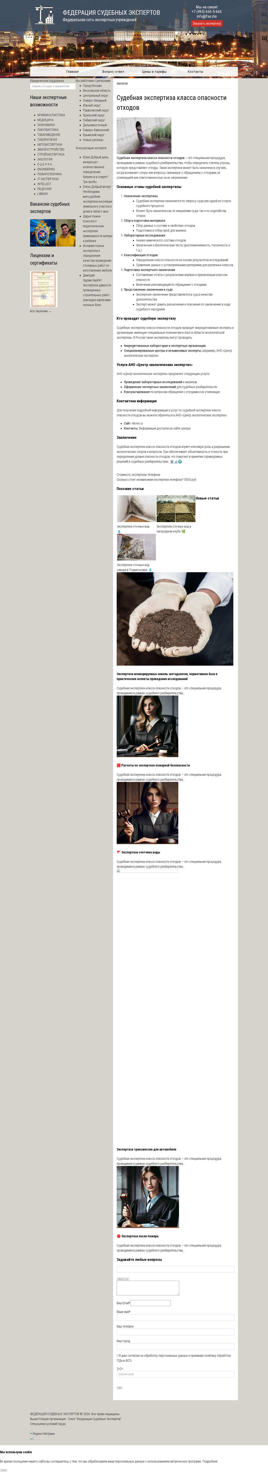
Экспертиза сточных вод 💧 (133, 528)
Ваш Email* (123, 1303)
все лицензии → (41, 311)
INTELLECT (44, 184)
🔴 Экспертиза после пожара (137, 1236)
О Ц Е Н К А (44, 164)
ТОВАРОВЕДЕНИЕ (48, 135)
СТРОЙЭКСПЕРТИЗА (51, 154)
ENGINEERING (46, 169)
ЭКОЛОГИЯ (122, 83)
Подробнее (209, 1461)
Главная (72, 71)
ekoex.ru (137, 423)
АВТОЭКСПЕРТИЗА (49, 144)
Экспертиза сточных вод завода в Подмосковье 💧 (134, 567)
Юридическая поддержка (47, 81)
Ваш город (123, 1341)
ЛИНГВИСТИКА (48, 130)
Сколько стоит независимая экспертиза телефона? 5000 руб (156, 479)
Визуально (120, 1279)
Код (127, 1279)
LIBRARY (42, 194)
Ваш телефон (125, 1326)
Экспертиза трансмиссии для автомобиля (146, 1149)
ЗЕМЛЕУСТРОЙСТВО (50, 149)
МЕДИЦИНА (45, 120)
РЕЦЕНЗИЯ (44, 189)
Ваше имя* (123, 1312)
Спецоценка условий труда (48, 1424)
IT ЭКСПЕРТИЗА (48, 179)
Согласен (3, 1470)
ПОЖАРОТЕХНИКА (49, 174)
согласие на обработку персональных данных (158, 1355)
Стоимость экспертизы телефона (138, 475)
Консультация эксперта (91, 148)
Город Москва (92, 86)
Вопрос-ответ (113, 71)
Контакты (195, 71)
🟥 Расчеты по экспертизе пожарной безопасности (153, 765)
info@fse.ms (207, 16)
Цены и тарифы (154, 71)
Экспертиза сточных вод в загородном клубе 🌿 (174, 528)
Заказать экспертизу (207, 23)
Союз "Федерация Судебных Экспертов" (94, 1419)
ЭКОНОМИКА (46, 125)
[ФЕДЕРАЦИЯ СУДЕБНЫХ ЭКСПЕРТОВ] (42, 26)
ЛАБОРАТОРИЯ (47, 140)
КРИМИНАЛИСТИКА (51, 115)
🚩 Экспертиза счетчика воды (138, 852)
